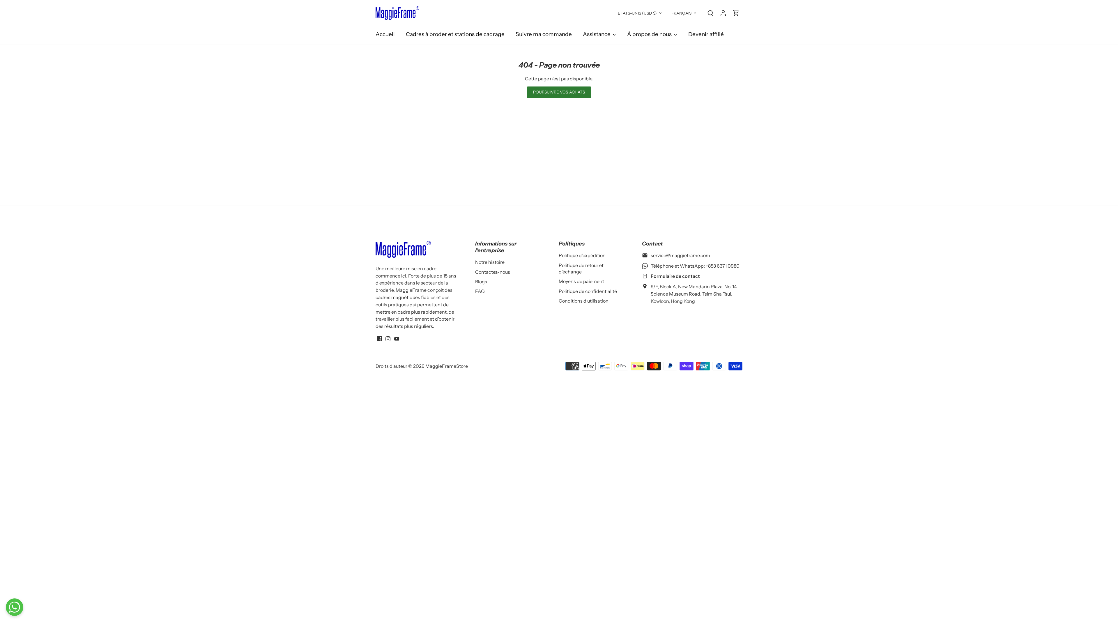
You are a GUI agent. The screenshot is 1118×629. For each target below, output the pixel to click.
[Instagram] (387, 338)
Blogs (481, 282)
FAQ (480, 291)
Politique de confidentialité (588, 291)
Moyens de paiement (581, 281)
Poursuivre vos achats (559, 92)
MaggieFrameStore (446, 366)
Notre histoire (490, 262)
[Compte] (723, 13)
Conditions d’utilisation (583, 301)
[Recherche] (710, 13)
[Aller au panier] (736, 13)
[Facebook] (379, 338)
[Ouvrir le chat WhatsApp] (14, 607)
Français (681, 13)
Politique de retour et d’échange (581, 268)
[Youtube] (396, 338)
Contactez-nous (492, 272)
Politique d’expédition (582, 255)
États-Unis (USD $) (637, 13)
